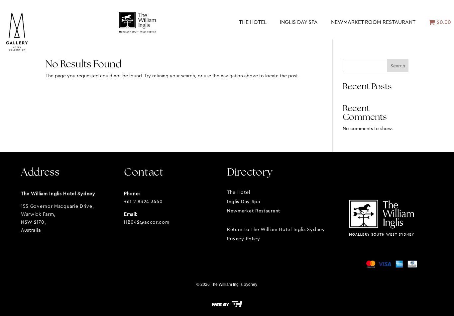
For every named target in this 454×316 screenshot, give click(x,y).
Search (398, 65)
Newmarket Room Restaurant (373, 22)
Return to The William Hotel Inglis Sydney (276, 229)
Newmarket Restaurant (253, 210)
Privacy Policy (243, 238)
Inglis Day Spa (299, 22)
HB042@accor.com (147, 222)
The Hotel (253, 22)
